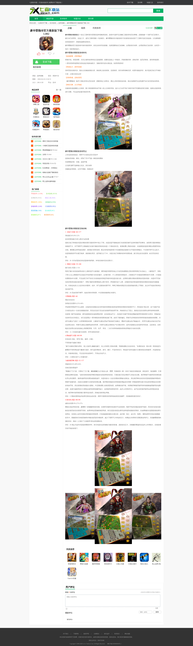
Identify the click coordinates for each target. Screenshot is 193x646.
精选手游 (49, 19)
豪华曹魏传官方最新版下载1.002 (78, 23)
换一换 (58, 90)
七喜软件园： (34, 2)
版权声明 (86, 634)
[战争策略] (38, 141)
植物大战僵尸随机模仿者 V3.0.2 (50, 172)
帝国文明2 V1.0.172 (49, 163)
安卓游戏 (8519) (51, 193)
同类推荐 (97, 28)
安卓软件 (63, 19)
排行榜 (90, 19)
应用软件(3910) (36, 198)
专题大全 (77, 19)
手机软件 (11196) (37, 193)
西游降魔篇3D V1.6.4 (50, 150)
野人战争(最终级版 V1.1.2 (49, 181)
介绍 (70, 28)
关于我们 (65, 634)
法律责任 (96, 634)
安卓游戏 (53, 23)
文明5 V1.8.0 (47, 154)
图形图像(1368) (36, 210)
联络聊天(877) (36, 215)
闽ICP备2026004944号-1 (114, 644)
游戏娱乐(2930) (50, 202)
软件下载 (130, 2)
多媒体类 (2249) (36, 206)
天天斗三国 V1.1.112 (50, 159)
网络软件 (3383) (36, 202)
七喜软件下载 (42, 23)
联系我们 (117, 634)
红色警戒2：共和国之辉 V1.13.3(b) (50, 168)
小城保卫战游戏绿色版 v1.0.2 (50, 146)
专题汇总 (150, 2)
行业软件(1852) (50, 206)
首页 (36, 19)
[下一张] (137, 516)
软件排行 (160, 2)
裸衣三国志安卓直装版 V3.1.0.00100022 (50, 141)
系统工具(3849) (50, 198)
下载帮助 (76, 634)
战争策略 (61, 23)
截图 (83, 28)
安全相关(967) (50, 210)
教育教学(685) (49, 215)
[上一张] (89, 516)
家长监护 (106, 634)
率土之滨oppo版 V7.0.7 (50, 177)
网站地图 (127, 634)
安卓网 (140, 2)
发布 (157, 612)
